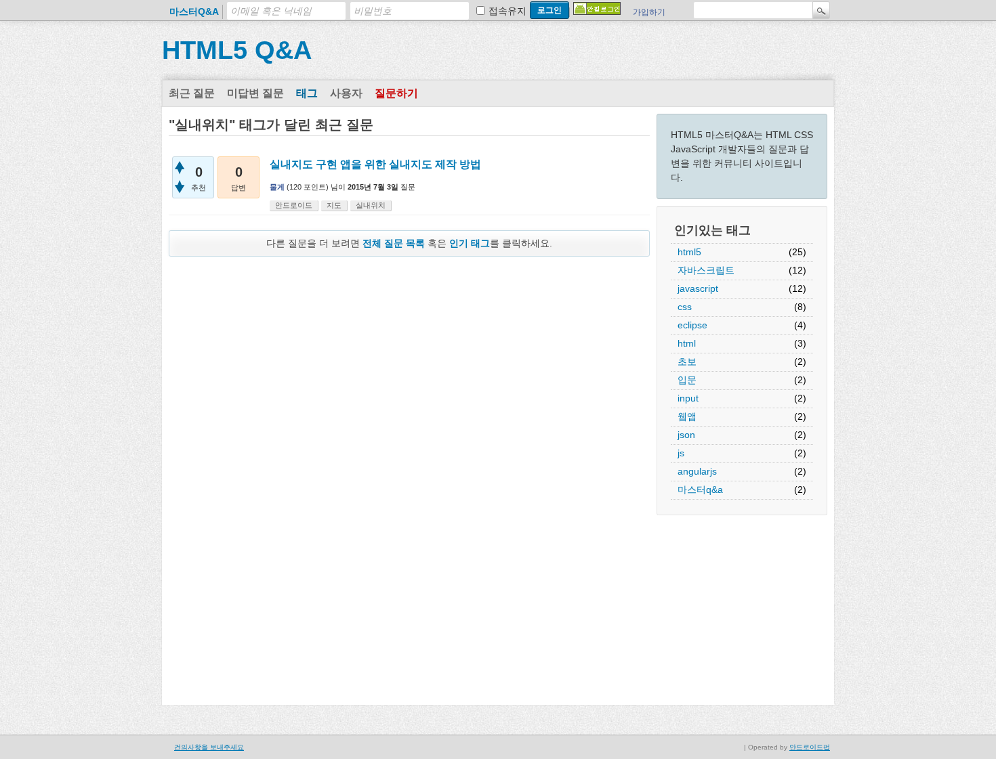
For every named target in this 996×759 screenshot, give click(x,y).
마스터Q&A (194, 11)
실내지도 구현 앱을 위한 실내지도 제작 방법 (375, 164)
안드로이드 (293, 205)
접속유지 (507, 11)
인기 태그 (469, 243)
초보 (687, 361)
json (686, 434)
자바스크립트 (706, 270)
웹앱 (687, 416)
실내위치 (371, 205)
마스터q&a (700, 489)
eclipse (692, 325)
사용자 (346, 93)
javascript (698, 288)
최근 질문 (192, 93)
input (688, 398)
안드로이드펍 (809, 747)
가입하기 (649, 12)
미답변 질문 (255, 93)
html (687, 343)
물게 (277, 187)
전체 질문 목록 (393, 243)
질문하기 (396, 93)
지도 (334, 205)
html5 (689, 251)
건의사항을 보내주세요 (209, 747)
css (685, 306)
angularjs (697, 471)
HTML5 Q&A (237, 50)
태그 (307, 93)
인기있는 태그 (712, 230)
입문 (687, 379)
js (681, 453)
